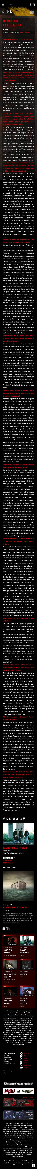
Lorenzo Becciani (24, 32)
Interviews (27, 1065)
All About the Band (10, 867)
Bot (25, 1056)
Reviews (26, 1060)
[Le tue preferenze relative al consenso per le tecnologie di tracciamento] (33, 1165)
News (25, 1063)
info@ (26, 1067)
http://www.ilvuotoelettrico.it (13, 853)
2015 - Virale (7, 860)
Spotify (26, 1053)
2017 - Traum (8, 863)
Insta (25, 1058)
